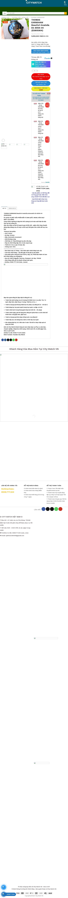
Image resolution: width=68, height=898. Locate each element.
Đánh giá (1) (12, 208)
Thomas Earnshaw (38, 17)
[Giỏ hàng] (65, 3)
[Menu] (33, 9)
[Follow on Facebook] (2, 340)
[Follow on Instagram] (5, 340)
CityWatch (19, 256)
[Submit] (65, 13)
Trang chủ (5, 17)
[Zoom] (3, 140)
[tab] (4, 208)
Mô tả (4, 208)
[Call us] (13, 340)
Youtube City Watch (19, 334)
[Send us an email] (11, 340)
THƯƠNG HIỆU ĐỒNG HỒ (20, 17)
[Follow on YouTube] (16, 340)
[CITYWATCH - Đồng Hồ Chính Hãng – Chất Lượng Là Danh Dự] (34, 3)
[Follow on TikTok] (8, 340)
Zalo (21, 262)
